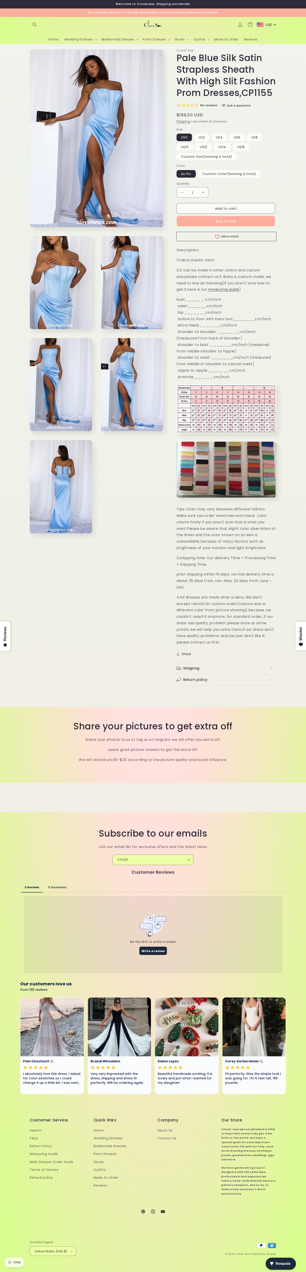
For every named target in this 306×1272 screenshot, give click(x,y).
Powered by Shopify (263, 1254)
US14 (222, 147)
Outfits (100, 1170)
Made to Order (106, 1177)
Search (36, 1130)
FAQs (34, 1138)
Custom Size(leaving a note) (206, 156)
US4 (219, 137)
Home (98, 1130)
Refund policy (41, 1177)
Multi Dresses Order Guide (51, 1162)
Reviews (100, 1185)
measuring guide (223, 289)
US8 (254, 137)
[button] (35, 25)
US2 (202, 137)
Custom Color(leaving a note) (229, 174)
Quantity (183, 183)
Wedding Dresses (108, 1138)
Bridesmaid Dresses (110, 1146)
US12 (203, 147)
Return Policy (41, 1146)
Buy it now (226, 221)
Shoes (99, 1162)
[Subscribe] (188, 859)
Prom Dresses (105, 1154)
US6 (237, 137)
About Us (164, 1130)
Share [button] (186, 654)
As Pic (186, 174)
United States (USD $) (50, 1251)
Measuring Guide (44, 1154)
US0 (184, 137)
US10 (185, 147)
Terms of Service (44, 1170)
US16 (241, 147)
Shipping (183, 121)
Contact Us (167, 1138)
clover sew (243, 1254)
